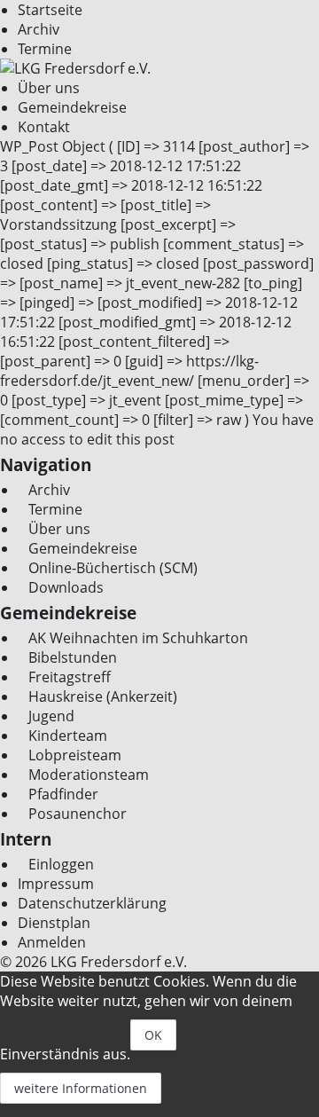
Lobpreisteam (74, 755)
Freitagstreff (69, 677)
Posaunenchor (77, 813)
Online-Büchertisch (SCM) (113, 568)
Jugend (51, 716)
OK (153, 1035)
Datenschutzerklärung (92, 903)
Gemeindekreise (72, 107)
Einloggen (61, 864)
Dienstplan (54, 922)
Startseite (50, 10)
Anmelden (52, 942)
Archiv (38, 29)
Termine (45, 49)
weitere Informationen (80, 1088)
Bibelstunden (72, 657)
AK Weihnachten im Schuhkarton (138, 638)
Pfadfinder (63, 794)
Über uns (49, 88)
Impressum (56, 883)
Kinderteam (67, 735)
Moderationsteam (88, 774)
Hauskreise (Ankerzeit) (102, 696)
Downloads (66, 587)
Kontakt (44, 127)
